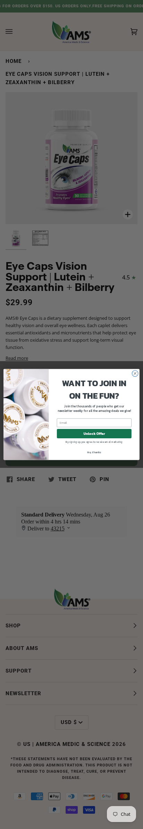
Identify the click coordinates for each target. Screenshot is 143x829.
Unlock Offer (94, 433)
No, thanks (94, 452)
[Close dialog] (135, 374)
